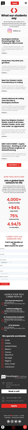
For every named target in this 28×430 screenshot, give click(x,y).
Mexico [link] (8, 349)
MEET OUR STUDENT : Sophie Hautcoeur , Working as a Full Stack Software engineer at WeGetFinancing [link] (14, 147)
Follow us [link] (16, 31)
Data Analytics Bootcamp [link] (13, 319)
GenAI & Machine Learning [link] (13, 311)
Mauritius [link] (9, 355)
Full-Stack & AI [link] (9, 302)
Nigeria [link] (8, 361)
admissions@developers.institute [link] (14, 401)
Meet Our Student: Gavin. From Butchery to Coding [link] (12, 81)
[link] (3, 427)
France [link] (8, 352)
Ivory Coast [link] (10, 364)
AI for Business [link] (9, 327)
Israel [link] (7, 340)
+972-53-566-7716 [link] (13, 398)
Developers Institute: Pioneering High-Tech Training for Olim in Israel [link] (12, 41)
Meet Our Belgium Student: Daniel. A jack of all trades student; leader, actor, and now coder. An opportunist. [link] (13, 123)
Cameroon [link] (9, 367)
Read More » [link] (4, 53)
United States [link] (11, 346)
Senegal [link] (8, 358)
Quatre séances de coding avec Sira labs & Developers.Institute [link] (13, 100)
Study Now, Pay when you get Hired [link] (12, 62)
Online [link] (8, 343)
